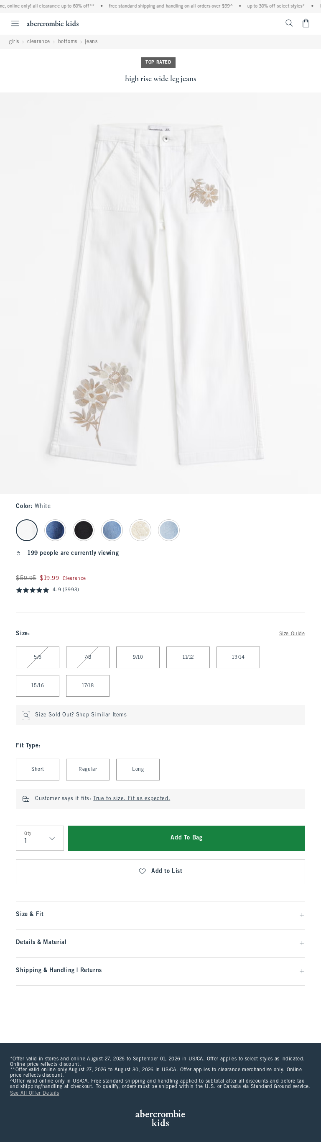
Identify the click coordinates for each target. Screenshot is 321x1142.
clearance (38, 41)
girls (14, 41)
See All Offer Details (34, 1093)
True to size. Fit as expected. (131, 798)
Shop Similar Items (101, 715)
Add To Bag (186, 838)
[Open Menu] (11, 23)
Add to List (167, 871)
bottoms (67, 41)
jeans (91, 41)
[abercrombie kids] (53, 23)
